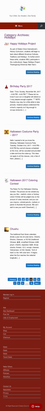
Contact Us (7, 386)
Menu (20, 26)
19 (31, 283)
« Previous (12, 279)
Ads (4, 307)
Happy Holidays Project (23, 43)
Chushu (14, 229)
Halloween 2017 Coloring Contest (24, 181)
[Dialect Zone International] (22, 8)
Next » (37, 283)
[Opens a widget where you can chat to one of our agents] (35, 406)
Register (6, 298)
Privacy (6, 393)
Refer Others (7, 366)
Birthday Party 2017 (21, 86)
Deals (5, 347)
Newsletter (7, 389)
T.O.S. (5, 396)
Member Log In (8, 294)
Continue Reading (33, 72)
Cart (4, 334)
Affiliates (6, 370)
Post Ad (6, 314)
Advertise (6, 376)
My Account (7, 327)
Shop (5, 330)
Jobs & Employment (10, 317)
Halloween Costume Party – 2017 (24, 133)
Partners (6, 373)
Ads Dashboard (8, 311)
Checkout (6, 337)
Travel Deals (7, 357)
